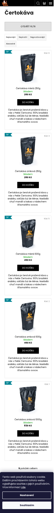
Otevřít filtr (28, 26)
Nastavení (27, 495)
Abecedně (10, 43)
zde (23, 487)
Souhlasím (27, 505)
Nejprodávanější (37, 37)
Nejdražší (23, 37)
